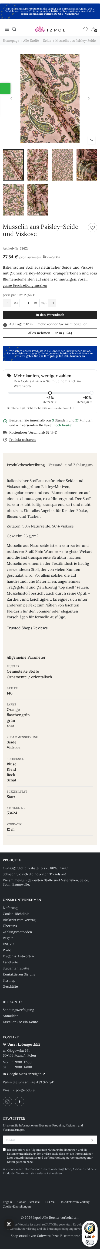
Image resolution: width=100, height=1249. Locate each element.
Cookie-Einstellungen (17, 1206)
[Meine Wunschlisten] (85, 29)
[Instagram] (7, 1101)
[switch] (90, 1242)
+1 (52, 303)
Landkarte (10, 962)
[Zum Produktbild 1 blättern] (13, 165)
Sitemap (9, 980)
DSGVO (8, 944)
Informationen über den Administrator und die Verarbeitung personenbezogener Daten (50, 1157)
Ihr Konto (12, 1002)
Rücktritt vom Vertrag (19, 920)
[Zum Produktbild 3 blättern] (62, 165)
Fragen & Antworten (18, 956)
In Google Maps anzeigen (22, 1074)
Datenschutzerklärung (21, 1153)
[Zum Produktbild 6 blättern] (37, 200)
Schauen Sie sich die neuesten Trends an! (34, 874)
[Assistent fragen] (9, 1224)
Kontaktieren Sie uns (19, 974)
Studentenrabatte (16, 968)
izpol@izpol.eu (24, 1090)
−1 (7, 303)
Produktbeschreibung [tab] (26, 465)
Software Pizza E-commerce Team (63, 1236)
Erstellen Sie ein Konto (20, 1022)
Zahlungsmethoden (17, 932)
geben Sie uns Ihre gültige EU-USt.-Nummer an (50, 13)
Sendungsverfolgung (18, 1010)
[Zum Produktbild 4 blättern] (87, 165)
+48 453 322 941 (42, 1082)
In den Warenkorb (50, 315)
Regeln (8, 938)
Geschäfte (10, 986)
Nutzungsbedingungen (63, 1149)
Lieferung (10, 908)
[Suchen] (14, 29)
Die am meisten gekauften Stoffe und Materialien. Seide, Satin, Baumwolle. (46, 882)
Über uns (10, 926)
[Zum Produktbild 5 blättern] (13, 200)
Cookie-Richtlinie (16, 914)
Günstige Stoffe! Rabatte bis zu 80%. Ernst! (35, 868)
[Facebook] (19, 1101)
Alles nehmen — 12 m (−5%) (50, 333)
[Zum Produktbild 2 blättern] (37, 165)
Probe (7, 950)
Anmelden (11, 1016)
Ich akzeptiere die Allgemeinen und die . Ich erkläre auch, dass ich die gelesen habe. (50, 1155)
